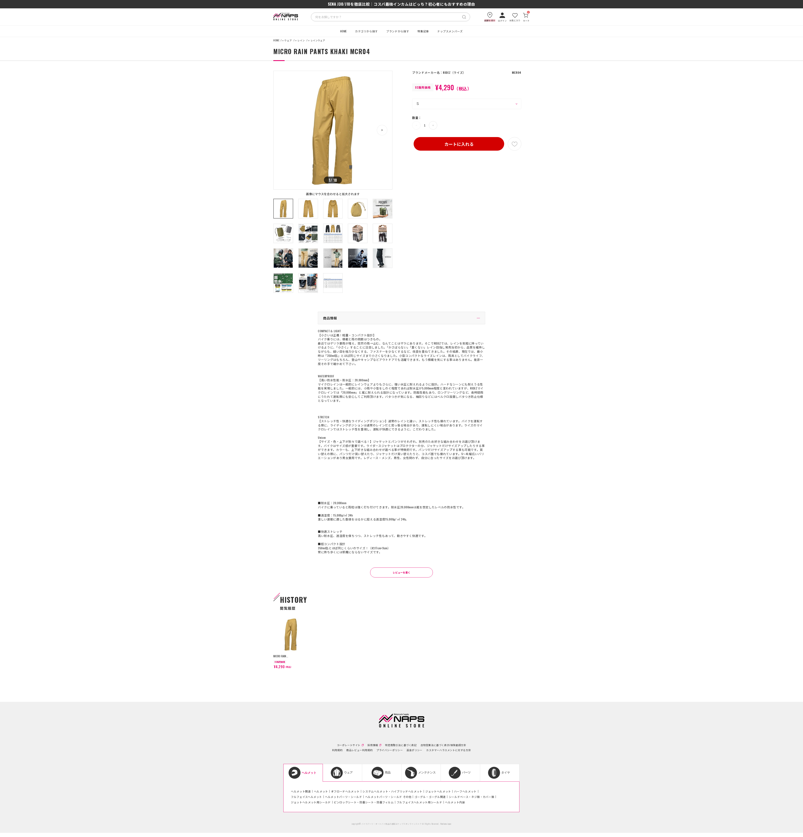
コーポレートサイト (349, 745)
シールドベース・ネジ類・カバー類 (471, 797)
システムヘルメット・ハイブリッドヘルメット (392, 791)
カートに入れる (459, 144)
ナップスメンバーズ (450, 31)
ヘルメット (321, 791)
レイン (301, 40)
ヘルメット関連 (301, 791)
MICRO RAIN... (280, 656)
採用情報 (372, 745)
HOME (343, 31)
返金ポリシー (414, 750)
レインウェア (318, 40)
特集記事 (423, 31)
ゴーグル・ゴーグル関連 (430, 797)
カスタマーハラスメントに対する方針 (448, 750)
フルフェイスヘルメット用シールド (419, 802)
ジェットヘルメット (438, 791)
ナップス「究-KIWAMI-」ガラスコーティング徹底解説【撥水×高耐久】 (401, 4)
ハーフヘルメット (465, 791)
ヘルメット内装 (455, 802)
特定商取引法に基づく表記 (401, 745)
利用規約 (337, 750)
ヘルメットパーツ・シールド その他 (388, 797)
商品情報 (330, 318)
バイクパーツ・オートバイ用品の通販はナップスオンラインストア (392, 823)
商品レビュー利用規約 (359, 750)
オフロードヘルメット (345, 791)
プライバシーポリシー (389, 750)
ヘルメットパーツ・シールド (343, 797)
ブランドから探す (397, 31)
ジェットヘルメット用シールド (311, 802)
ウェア (288, 40)
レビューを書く (401, 572)
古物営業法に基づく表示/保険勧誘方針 (443, 745)
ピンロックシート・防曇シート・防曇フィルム (364, 802)
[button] (382, 130)
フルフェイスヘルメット (306, 797)
